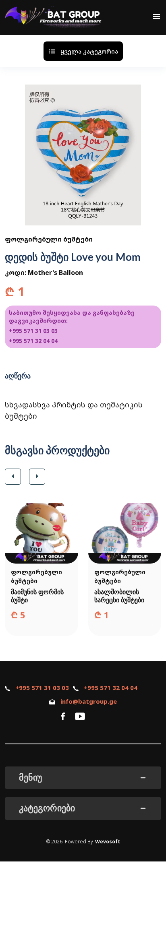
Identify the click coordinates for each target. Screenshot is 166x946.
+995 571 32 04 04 (33, 341)
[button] (13, 477)
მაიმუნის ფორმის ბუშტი (37, 596)
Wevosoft (107, 841)
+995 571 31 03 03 (33, 331)
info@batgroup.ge (88, 701)
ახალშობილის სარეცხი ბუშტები (119, 596)
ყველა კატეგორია (89, 51)
